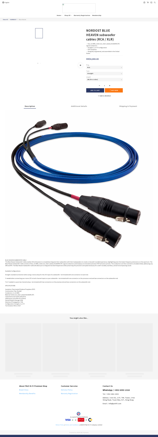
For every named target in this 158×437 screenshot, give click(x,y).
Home (59, 15)
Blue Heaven (22, 19)
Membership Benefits (27, 393)
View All (5, 19)
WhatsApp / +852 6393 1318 (116, 390)
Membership (96, 15)
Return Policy (60, 425)
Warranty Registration (82, 15)
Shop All (67, 15)
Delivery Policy (67, 390)
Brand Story (23, 390)
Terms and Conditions (72, 425)
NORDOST (13, 19)
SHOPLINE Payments (83, 432)
